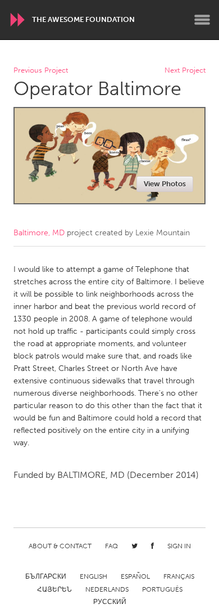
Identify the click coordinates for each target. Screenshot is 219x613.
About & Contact (60, 546)
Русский (109, 602)
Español (135, 576)
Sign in (179, 546)
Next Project (185, 70)
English (93, 576)
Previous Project (40, 70)
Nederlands (107, 589)
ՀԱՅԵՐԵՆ (54, 589)
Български (45, 576)
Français (178, 576)
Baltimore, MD (39, 233)
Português (162, 589)
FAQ (111, 546)
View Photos (165, 184)
